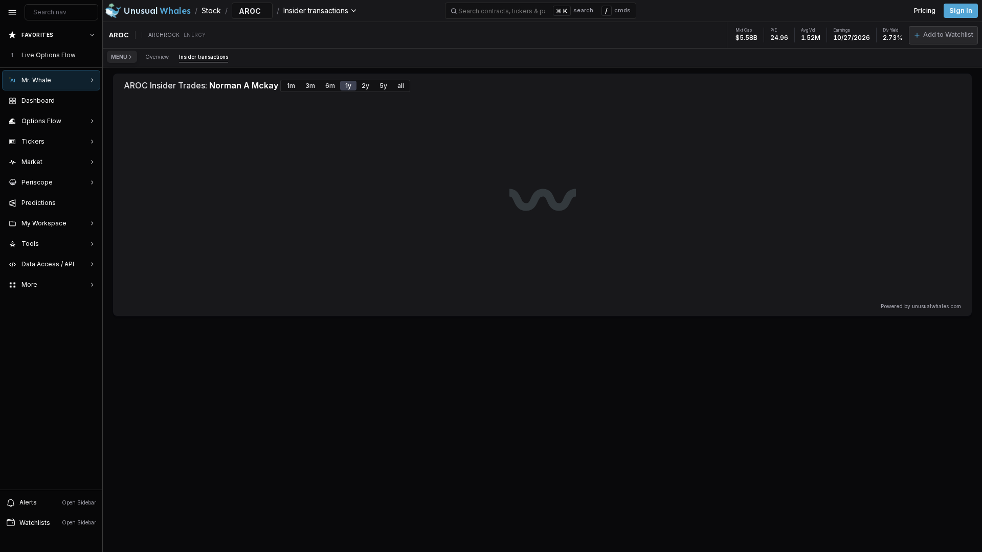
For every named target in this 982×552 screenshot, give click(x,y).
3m (310, 85)
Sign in (960, 10)
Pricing (924, 10)
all (400, 85)
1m (291, 85)
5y (383, 85)
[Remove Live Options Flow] (93, 55)
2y (365, 85)
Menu (119, 57)
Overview (157, 57)
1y (348, 85)
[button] (943, 35)
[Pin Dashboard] (90, 100)
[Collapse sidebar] (12, 12)
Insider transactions (203, 57)
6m (330, 85)
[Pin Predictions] (90, 203)
